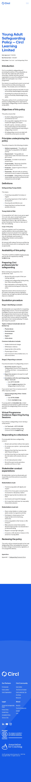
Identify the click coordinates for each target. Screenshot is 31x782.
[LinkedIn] (3, 724)
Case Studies (19, 687)
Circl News (18, 695)
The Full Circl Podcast (21, 689)
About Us (18, 705)
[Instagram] (10, 724)
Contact (18, 711)
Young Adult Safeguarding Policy (8, 706)
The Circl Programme (21, 708)
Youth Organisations (6, 692)
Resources (18, 697)
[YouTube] (7, 724)
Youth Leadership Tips (21, 692)
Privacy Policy (5, 709)
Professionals (5, 687)
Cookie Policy (5, 712)
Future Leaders (5, 689)
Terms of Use (5, 717)
